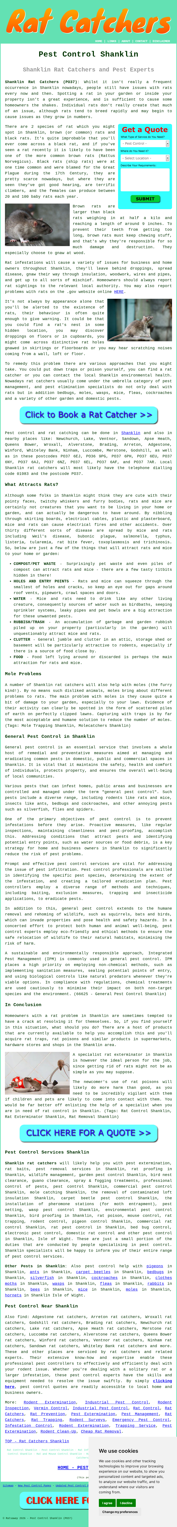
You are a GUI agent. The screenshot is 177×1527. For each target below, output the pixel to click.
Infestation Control (28, 1426)
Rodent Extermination (50, 1402)
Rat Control (146, 1408)
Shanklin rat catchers (31, 1163)
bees (35, 1289)
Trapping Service (135, 1426)
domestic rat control (90, 1233)
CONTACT (141, 41)
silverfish (42, 1278)
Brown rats (87, 206)
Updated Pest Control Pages (75, 1485)
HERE (119, 292)
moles (132, 1289)
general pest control (129, 792)
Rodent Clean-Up (58, 1431)
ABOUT (126, 41)
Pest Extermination (93, 1414)
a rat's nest (64, 325)
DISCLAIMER (161, 41)
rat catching (63, 433)
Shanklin (130, 433)
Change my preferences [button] (120, 1512)
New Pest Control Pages (34, 1485)
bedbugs (155, 1272)
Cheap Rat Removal (101, 1431)
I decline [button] (126, 1503)
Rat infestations (24, 263)
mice (83, 1289)
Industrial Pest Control (117, 1402)
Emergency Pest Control (141, 1420)
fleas (106, 1284)
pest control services (83, 864)
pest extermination (148, 1163)
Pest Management (140, 1414)
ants (34, 1272)
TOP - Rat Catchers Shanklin (37, 1441)
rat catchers (40, 381)
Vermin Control (51, 1408)
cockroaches (105, 1278)
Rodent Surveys (87, 1420)
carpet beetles (93, 1272)
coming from (18, 354)
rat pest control (72, 1227)
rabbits (155, 1284)
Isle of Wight (54, 1239)
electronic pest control (33, 1233)
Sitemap (8, 1485)
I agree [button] (107, 1503)
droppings (15, 336)
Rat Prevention (47, 1414)
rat (69, 127)
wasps (58, 1284)
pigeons (155, 1266)
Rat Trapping (46, 1420)
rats (167, 88)
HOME (98, 41)
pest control (157, 1233)
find (22, 1317)
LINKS (111, 41)
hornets (13, 1295)
